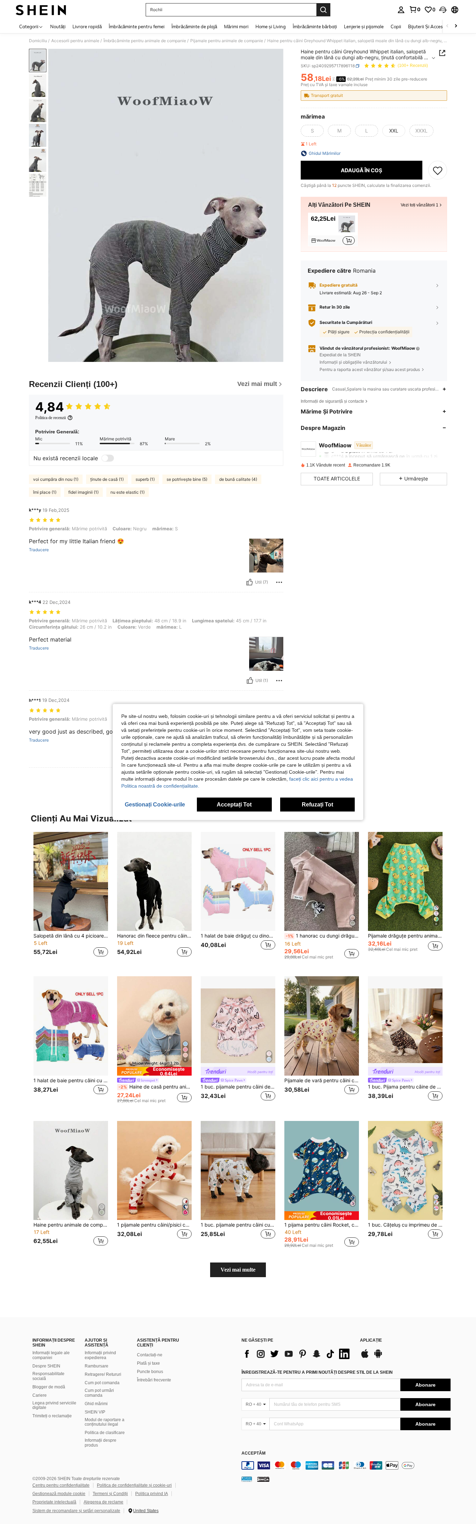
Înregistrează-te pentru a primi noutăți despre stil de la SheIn (317, 1372)
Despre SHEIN (46, 1366)
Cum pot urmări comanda (99, 1393)
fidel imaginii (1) (83, 492)
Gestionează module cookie (58, 1493)
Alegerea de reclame (103, 1502)
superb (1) (145, 479)
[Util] (249, 582)
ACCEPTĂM (253, 1453)
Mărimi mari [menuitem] (236, 26)
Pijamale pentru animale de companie (226, 40)
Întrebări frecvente (154, 1380)
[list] (297, 1354)
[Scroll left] (447, 26)
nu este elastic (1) (127, 492)
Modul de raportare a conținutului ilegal (104, 1422)
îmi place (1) (44, 492)
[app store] (365, 1357)
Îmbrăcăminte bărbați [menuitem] (315, 26)
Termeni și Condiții (110, 1493)
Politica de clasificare (105, 1432)
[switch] (107, 458)
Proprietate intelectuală (54, 1502)
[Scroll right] (455, 26)
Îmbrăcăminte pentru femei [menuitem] (136, 26)
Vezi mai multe (238, 1270)
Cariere (39, 1395)
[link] (415, 9)
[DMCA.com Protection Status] (263, 1478)
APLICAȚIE (371, 1340)
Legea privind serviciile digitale (54, 1405)
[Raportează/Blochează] (279, 582)
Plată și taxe (148, 1363)
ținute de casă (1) (107, 479)
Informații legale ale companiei (51, 1355)
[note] (154, 1071)
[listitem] (333, 229)
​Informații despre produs (100, 1443)
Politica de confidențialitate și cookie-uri (134, 1485)
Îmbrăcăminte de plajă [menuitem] (194, 26)
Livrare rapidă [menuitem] (87, 26)
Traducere (39, 549)
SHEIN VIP (95, 1412)
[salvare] (437, 170)
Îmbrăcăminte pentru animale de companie (144, 40)
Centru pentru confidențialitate (61, 1485)
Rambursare (96, 1366)
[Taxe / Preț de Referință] (334, 79)
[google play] (378, 1357)
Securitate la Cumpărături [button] (346, 322)
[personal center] (401, 10)
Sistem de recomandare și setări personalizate (76, 1510)
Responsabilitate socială (48, 1376)
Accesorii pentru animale (75, 40)
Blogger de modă (48, 1387)
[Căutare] (323, 9)
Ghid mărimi (96, 1403)
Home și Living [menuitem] (270, 26)
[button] (443, 10)
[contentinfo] (346, 1465)
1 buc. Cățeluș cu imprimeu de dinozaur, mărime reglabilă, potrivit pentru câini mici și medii (405, 1225)
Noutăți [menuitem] (58, 26)
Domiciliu (38, 40)
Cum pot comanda (102, 1382)
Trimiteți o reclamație (52, 1415)
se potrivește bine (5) (187, 479)
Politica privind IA (151, 1493)
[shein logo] (41, 10)
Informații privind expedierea (100, 1355)
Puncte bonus (150, 1371)
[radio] (312, 131)
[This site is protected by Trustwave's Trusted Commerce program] (246, 1478)
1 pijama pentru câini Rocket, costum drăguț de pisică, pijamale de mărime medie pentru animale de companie (321, 1225)
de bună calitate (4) (238, 479)
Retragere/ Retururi (103, 1374)
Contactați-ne (149, 1354)
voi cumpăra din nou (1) (55, 479)
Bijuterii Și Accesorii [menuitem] (428, 26)
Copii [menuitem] (396, 26)
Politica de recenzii (50, 417)
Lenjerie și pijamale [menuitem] (364, 26)
